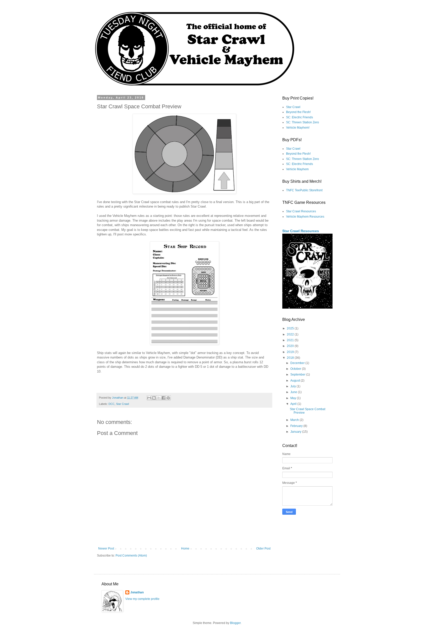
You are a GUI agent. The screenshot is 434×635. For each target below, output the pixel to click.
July (293, 386)
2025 (291, 328)
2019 (291, 352)
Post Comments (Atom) (131, 555)
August (295, 380)
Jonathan (137, 592)
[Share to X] (158, 397)
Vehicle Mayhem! (297, 127)
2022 (291, 334)
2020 (291, 346)
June (294, 392)
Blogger (235, 623)
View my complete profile (142, 599)
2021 (291, 340)
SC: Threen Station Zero (302, 122)
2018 (291, 357)
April (293, 404)
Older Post (263, 548)
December (297, 363)
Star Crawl (122, 403)
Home (185, 548)
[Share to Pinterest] (168, 397)
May (293, 398)
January (296, 431)
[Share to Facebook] (163, 397)
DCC (111, 403)
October (296, 369)
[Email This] (149, 397)
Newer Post (106, 548)
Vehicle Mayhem (297, 169)
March (295, 420)
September (298, 374)
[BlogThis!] (153, 397)
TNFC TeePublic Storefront (304, 190)
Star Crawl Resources (301, 211)
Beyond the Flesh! (298, 112)
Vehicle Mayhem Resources (305, 216)
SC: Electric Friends (299, 117)
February (296, 426)
